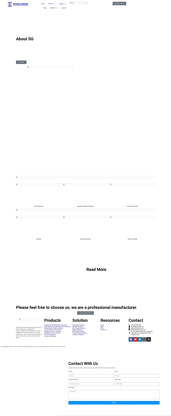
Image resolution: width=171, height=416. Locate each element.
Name (70, 371)
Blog (45, 8)
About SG (53, 8)
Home (43, 4)
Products (50, 4)
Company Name (73, 379)
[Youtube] (135, 339)
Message (71, 387)
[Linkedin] (140, 339)
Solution (61, 4)
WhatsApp (117, 379)
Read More (96, 269)
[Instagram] (148, 339)
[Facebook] (131, 339)
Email (116, 371)
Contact (64, 8)
